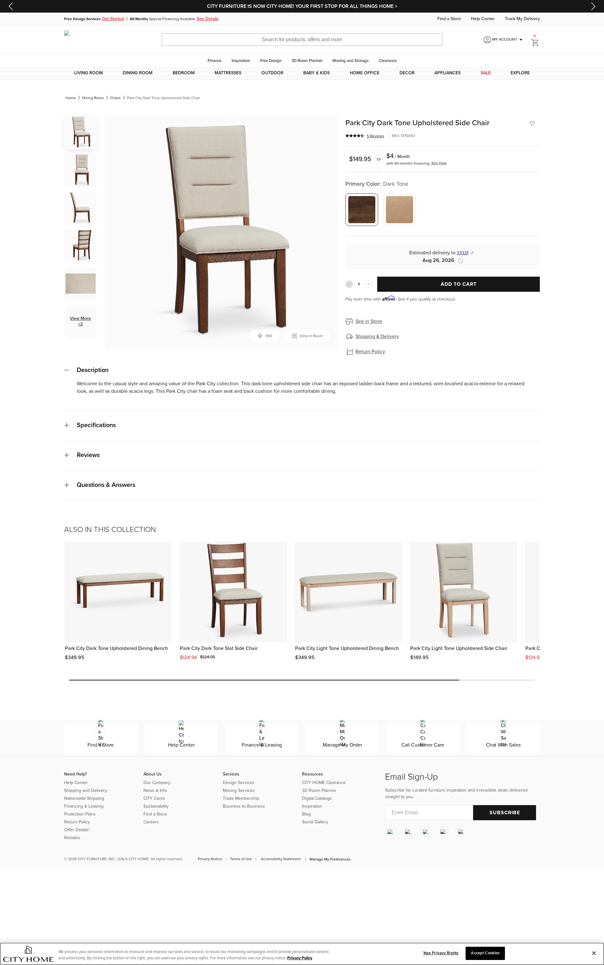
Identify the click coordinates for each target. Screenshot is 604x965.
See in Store (368, 321)
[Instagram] (390, 831)
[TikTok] (460, 831)
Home (70, 98)
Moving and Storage (351, 60)
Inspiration (241, 60)
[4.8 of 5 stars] (354, 136)
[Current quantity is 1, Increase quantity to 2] (368, 284)
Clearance (388, 60)
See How (439, 163)
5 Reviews (375, 136)
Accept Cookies (485, 953)
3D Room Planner (307, 60)
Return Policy (370, 351)
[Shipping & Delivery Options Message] (458, 260)
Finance (214, 60)
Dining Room (138, 73)
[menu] (302, 73)
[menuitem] (88, 73)
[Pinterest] (442, 831)
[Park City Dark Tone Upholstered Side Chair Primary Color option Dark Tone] (361, 209)
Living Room (88, 73)
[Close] (594, 953)
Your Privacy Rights (440, 953)
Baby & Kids (316, 73)
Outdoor (272, 73)
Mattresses (228, 73)
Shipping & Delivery (377, 336)
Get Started (113, 18)
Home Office (364, 73)
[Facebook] (407, 831)
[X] (425, 831)
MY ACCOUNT (508, 39)
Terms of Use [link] (241, 859)
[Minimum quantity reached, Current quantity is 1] (349, 284)
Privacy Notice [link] (210, 859)
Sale (486, 73)
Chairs (115, 98)
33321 (462, 253)
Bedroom (184, 73)
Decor (407, 73)
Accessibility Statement (281, 859)
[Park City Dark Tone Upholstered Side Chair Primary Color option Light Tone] (399, 209)
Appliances (447, 73)
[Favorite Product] (532, 123)
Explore (520, 73)
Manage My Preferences (330, 859)
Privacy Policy (299, 958)
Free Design (271, 60)
